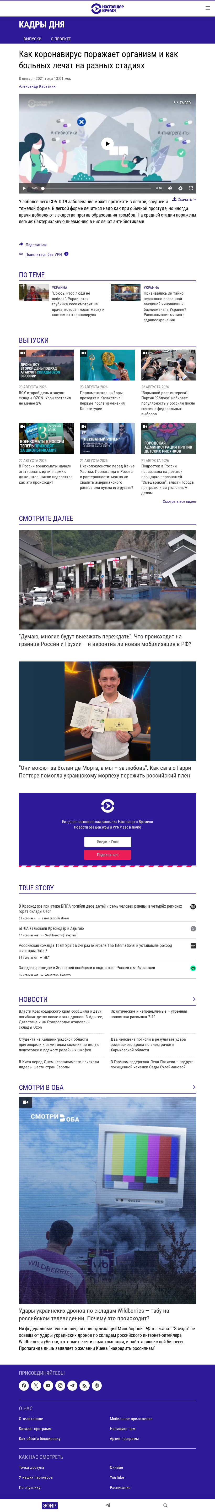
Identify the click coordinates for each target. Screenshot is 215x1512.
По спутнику (29, 1487)
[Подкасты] (97, 1385)
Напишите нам (122, 1428)
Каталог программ (35, 1428)
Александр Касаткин (37, 86)
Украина (59, 287)
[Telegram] (108, 1505)
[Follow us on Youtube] (48, 1385)
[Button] (33, 246)
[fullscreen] (191, 188)
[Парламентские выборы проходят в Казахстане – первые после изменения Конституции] (107, 365)
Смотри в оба (41, 1087)
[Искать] (165, 1505)
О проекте (61, 38)
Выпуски (32, 38)
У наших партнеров (36, 1477)
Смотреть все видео (179, 501)
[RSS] (84, 1385)
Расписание (120, 1487)
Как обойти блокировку (40, 1438)
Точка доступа (31, 1467)
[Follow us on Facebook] (24, 1385)
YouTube (117, 1477)
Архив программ (124, 1438)
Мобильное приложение (131, 1418)
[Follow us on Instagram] (60, 1385)
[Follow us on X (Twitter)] (36, 1385)
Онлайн (116, 1467)
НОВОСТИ (33, 999)
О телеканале (31, 1418)
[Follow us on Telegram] (72, 1385)
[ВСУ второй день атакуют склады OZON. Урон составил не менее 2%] (46, 365)
